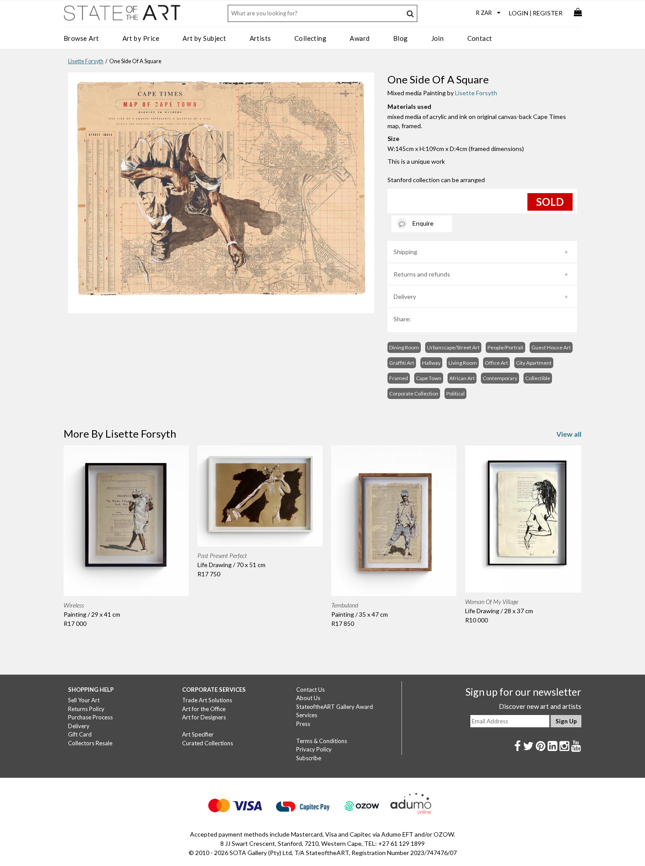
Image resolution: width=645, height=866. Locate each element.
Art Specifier (198, 734)
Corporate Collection (413, 393)
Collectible (537, 378)
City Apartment (534, 362)
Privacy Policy (314, 749)
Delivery (405, 296)
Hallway (431, 362)
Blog (400, 38)
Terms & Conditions (321, 740)
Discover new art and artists (540, 706)
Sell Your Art (84, 700)
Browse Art (81, 38)
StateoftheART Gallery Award (334, 706)
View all (568, 434)
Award (359, 38)
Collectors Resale (90, 743)
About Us (308, 697)
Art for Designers (204, 717)
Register (548, 13)
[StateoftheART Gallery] (123, 16)
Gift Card (80, 734)
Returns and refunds (422, 274)
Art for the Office (204, 708)
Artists (260, 38)
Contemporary (500, 378)
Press (303, 723)
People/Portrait (505, 347)
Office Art (496, 362)
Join (437, 38)
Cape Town (428, 378)
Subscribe (308, 758)
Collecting (310, 38)
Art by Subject (204, 38)
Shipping (405, 251)
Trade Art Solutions (207, 700)
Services (306, 715)
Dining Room (404, 347)
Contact (479, 38)
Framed (398, 378)
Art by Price (140, 38)
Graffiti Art (401, 362)
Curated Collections (207, 743)
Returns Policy (86, 708)
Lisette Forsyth (86, 61)
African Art (462, 378)
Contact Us (310, 689)
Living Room (462, 362)
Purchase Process (90, 717)
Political (455, 393)
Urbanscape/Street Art (453, 347)
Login (518, 13)
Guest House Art (551, 347)
